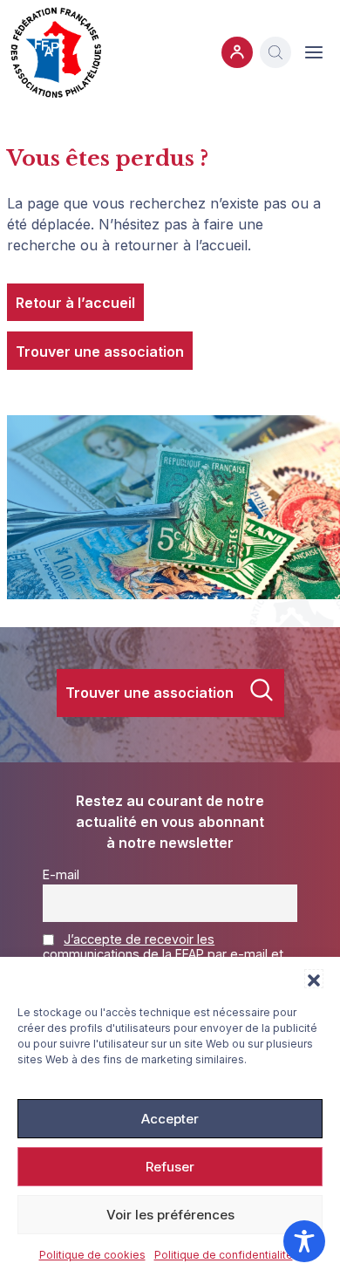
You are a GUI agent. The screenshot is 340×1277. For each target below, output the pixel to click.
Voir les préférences (170, 1214)
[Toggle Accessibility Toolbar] (304, 1241)
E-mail (61, 874)
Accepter (170, 1118)
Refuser (170, 1166)
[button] (314, 978)
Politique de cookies (92, 1254)
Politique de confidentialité (223, 1254)
